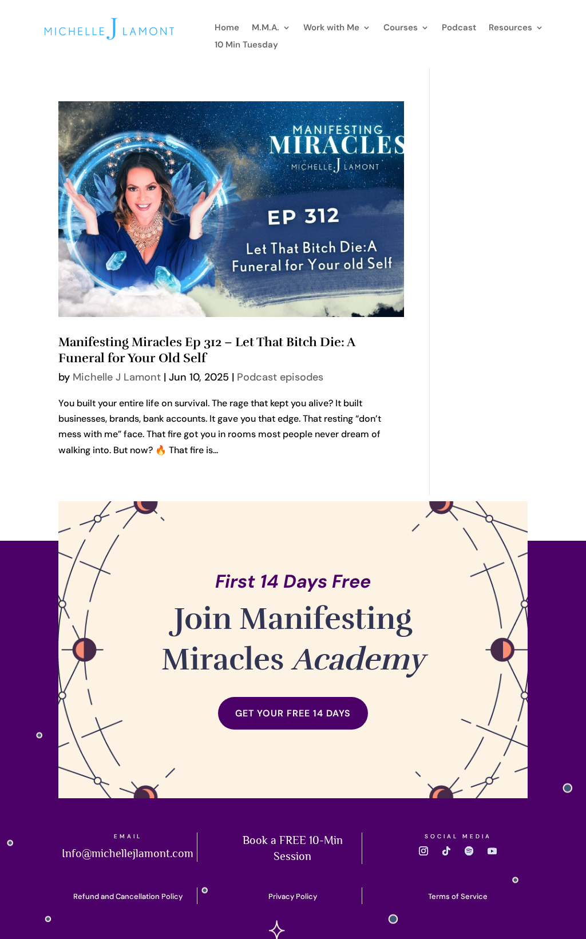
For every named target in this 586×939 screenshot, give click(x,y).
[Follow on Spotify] (469, 851)
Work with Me (331, 28)
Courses (400, 28)
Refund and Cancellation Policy (128, 896)
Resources (510, 28)
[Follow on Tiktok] (446, 851)
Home (227, 28)
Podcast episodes (280, 377)
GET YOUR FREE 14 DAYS (293, 713)
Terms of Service (458, 896)
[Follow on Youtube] (492, 851)
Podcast (459, 28)
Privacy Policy (292, 896)
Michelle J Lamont (117, 377)
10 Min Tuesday (246, 45)
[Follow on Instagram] (423, 851)
